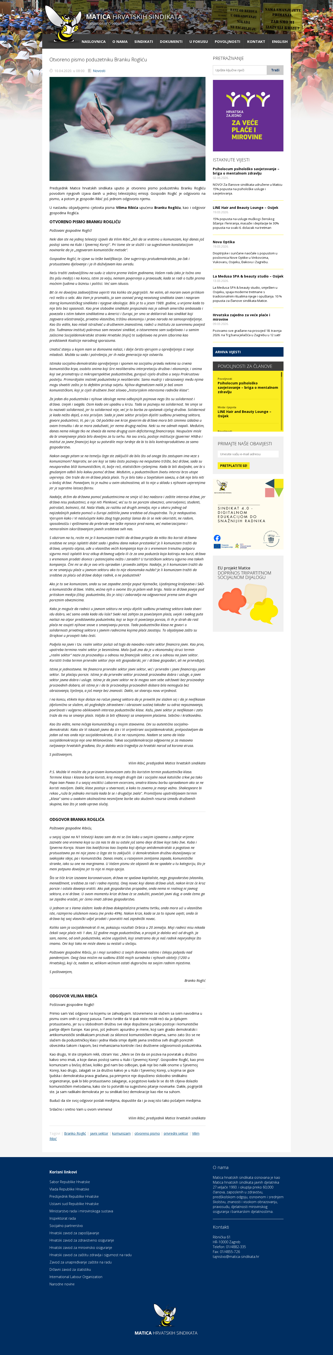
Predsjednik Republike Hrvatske (74, 1196)
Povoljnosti (227, 41)
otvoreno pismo (147, 1133)
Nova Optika (224, 242)
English (280, 41)
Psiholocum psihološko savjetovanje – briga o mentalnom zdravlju (246, 171)
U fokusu (198, 41)
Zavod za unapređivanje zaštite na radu (80, 1262)
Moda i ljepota (227, 407)
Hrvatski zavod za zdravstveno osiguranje (81, 1240)
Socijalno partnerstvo (66, 1225)
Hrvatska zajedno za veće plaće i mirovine (241, 317)
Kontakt (256, 41)
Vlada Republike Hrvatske (69, 1189)
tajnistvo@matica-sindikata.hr (236, 1256)
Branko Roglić (75, 1133)
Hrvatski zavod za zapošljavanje (74, 1233)
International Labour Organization (75, 1276)
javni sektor (99, 1133)
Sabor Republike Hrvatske (69, 1181)
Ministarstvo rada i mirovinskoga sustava (81, 1211)
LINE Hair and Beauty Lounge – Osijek (245, 207)
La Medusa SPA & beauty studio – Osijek (248, 276)
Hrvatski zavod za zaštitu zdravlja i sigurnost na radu (90, 1255)
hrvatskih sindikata (134, 19)
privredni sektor (176, 1133)
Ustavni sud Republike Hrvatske (74, 1203)
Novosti (99, 70)
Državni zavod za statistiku (70, 1269)
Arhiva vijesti (228, 352)
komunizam (121, 1133)
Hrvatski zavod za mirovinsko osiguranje (80, 1247)
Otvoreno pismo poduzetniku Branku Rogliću (98, 59)
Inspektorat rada (62, 1218)
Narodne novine (62, 1284)
